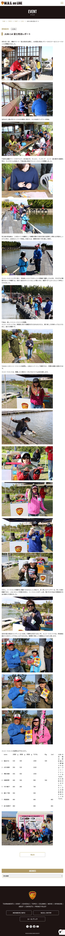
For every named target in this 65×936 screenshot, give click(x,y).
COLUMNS (42, 904)
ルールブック (32, 919)
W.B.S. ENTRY (46, 913)
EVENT (16, 21)
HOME (4, 21)
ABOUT (21, 907)
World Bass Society (11, 3)
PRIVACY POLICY (40, 907)
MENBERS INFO (19, 913)
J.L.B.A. (22, 21)
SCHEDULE (26, 904)
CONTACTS (29, 907)
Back (33, 854)
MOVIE (50, 904)
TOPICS (10, 21)
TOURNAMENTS (8, 904)
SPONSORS (58, 904)
